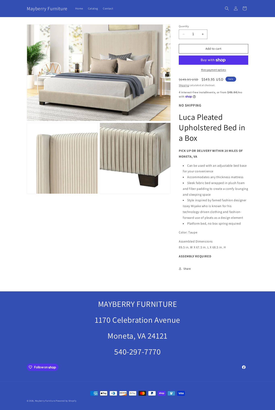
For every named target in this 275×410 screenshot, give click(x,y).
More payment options (213, 69)
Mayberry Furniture (45, 400)
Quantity (184, 26)
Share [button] (187, 268)
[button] (226, 8)
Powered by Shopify (66, 400)
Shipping (184, 85)
